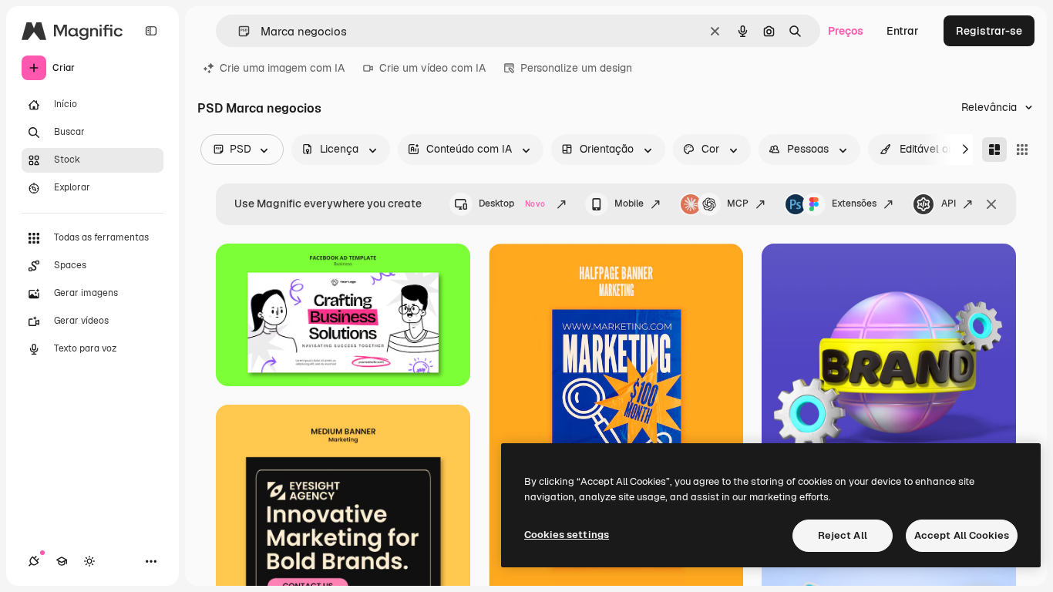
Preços (845, 31)
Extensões (854, 203)
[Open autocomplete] (238, 31)
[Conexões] (34, 561)
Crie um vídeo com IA (432, 68)
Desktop (512, 203)
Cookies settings (566, 534)
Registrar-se (989, 31)
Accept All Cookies (961, 535)
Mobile (629, 203)
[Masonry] (994, 149)
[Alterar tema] (89, 561)
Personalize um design (576, 68)
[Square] (1022, 149)
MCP (738, 203)
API (948, 203)
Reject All (842, 535)
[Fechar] (991, 204)
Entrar (902, 31)
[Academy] (61, 561)
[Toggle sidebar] (151, 30)
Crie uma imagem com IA (282, 68)
